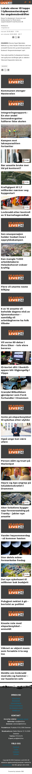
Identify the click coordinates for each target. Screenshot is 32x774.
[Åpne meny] (30, 2)
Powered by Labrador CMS (16, 771)
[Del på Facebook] (13, 37)
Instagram (16, 752)
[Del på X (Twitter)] (16, 37)
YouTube (16, 754)
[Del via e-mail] (18, 37)
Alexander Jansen (22, 719)
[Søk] (25, 2)
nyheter (4, 66)
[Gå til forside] (11, 2)
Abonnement (16, 701)
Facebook (16, 747)
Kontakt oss (16, 710)
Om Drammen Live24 (16, 708)
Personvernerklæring (16, 705)
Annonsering (16, 698)
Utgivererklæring (16, 703)
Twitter (16, 749)
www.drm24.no (7, 765)
